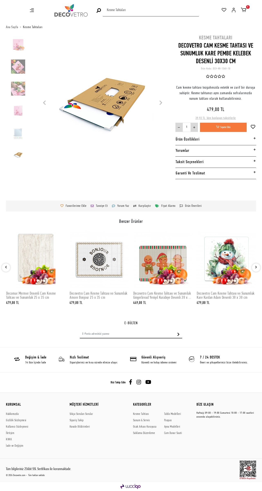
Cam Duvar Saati (173, 433)
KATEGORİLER (142, 405)
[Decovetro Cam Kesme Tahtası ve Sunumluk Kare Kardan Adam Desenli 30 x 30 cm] (226, 260)
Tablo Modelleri (172, 414)
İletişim (10, 433)
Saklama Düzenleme (144, 433)
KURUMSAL (13, 405)
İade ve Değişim (14, 446)
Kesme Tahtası (141, 414)
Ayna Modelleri (172, 426)
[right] (256, 267)
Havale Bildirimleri (80, 426)
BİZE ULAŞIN (205, 405)
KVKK (9, 439)
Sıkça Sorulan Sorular (81, 414)
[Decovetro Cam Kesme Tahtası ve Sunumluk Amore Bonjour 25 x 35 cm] (99, 260)
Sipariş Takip (77, 420)
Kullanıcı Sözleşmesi (17, 426)
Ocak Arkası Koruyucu (145, 426)
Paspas (168, 420)
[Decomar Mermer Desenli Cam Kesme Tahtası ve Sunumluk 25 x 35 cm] (36, 260)
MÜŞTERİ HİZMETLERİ (84, 405)
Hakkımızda (12, 414)
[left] (6, 267)
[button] (32, 10)
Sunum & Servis (141, 420)
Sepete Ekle (225, 127)
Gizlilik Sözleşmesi (16, 420)
